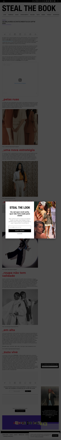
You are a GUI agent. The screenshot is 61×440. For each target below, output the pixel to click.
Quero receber (19, 230)
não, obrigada (19, 233)
